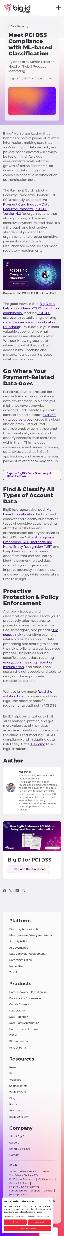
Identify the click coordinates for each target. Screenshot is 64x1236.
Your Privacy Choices (21, 1175)
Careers (14, 1142)
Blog (12, 1098)
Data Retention (18, 1016)
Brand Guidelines (19, 1148)
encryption (12, 662)
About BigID (16, 1136)
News (12, 1067)
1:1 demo (37, 744)
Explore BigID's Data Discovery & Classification (29, 475)
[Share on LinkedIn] (17, 891)
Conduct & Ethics (18, 1183)
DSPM (13, 1035)
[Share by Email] (23, 891)
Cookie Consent (19, 1004)
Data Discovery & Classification (28, 992)
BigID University (19, 1116)
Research (15, 1104)
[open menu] (58, 7)
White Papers (17, 1092)
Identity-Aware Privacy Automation (31, 935)
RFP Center (16, 1110)
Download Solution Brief (28, 869)
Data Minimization (20, 960)
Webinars (15, 1079)
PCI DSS (43, 313)
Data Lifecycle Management (27, 953)
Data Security (19, 26)
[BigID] (17, 8)
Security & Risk (18, 941)
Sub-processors (18, 1190)
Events (13, 1073)
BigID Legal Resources (21, 1179)
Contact (14, 1154)
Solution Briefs (18, 1085)
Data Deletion (17, 1010)
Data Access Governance (25, 998)
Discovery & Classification (25, 929)
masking (30, 662)
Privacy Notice (28, 1171)
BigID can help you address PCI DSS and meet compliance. (32, 308)
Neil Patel (20, 62)
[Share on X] (10, 891)
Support (35, 1190)
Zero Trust (15, 972)
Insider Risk (16, 966)
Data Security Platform (23, 1029)
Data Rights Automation (24, 1022)
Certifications (45, 1179)
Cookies (44, 1171)
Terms (12, 1171)
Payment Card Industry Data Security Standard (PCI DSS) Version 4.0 (26, 209)
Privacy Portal (18, 1047)
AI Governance (18, 947)
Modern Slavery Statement (24, 1187)
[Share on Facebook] (4, 891)
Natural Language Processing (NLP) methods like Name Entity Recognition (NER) (28, 542)
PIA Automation (19, 1041)
